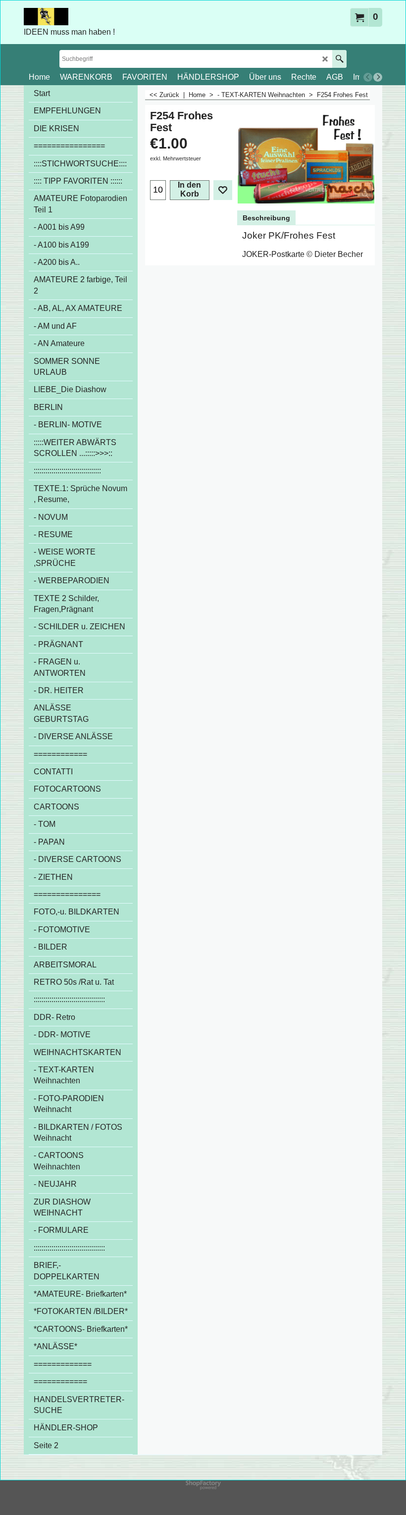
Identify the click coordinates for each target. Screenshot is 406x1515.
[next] (377, 77)
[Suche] (339, 59)
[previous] (367, 77)
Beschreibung (266, 218)
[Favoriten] (222, 190)
